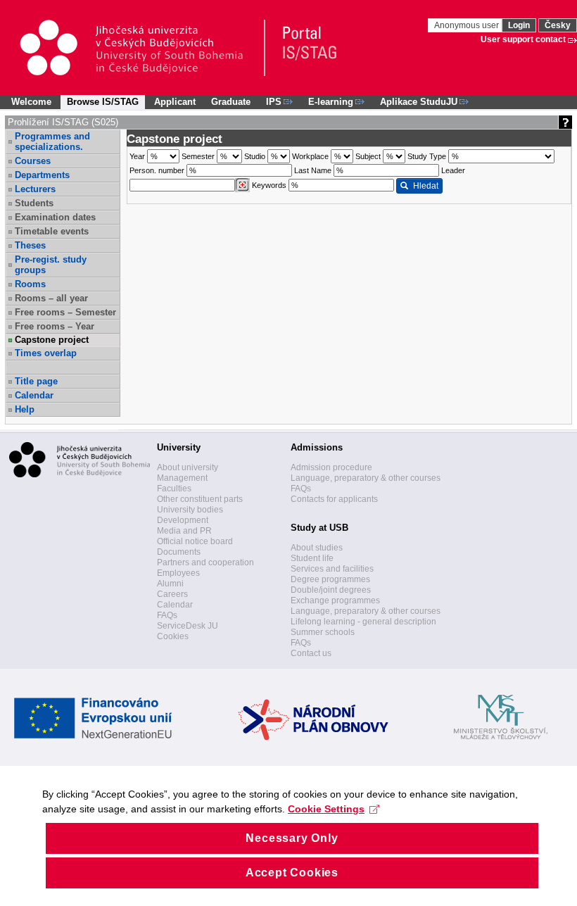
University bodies (190, 510)
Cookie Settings (326, 808)
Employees (178, 573)
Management (182, 478)
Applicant (175, 101)
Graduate (231, 101)
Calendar (34, 395)
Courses (33, 161)
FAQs (167, 615)
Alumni (170, 584)
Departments (42, 175)
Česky (558, 25)
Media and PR (184, 531)
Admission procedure (331, 467)
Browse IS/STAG (103, 101)
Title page (36, 381)
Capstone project (52, 339)
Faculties (174, 488)
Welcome (31, 101)
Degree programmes (330, 579)
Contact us (311, 653)
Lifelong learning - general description (363, 622)
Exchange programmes (335, 600)
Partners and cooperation (205, 562)
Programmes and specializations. (52, 141)
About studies (317, 548)
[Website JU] (142, 48)
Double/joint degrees (331, 590)
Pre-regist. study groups (51, 264)
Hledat (425, 186)
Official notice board (195, 541)
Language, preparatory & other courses (365, 478)
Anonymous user (467, 25)
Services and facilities (332, 569)
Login (519, 25)
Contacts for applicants (334, 499)
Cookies (173, 636)
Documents (179, 552)
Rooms (30, 284)
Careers (172, 594)
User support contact (523, 39)
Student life (312, 558)
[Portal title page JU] (303, 48)
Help (24, 409)
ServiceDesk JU (187, 626)
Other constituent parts (200, 499)
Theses (30, 245)
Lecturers (35, 189)
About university (187, 467)
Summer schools (323, 632)
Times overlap (46, 353)
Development (182, 520)
